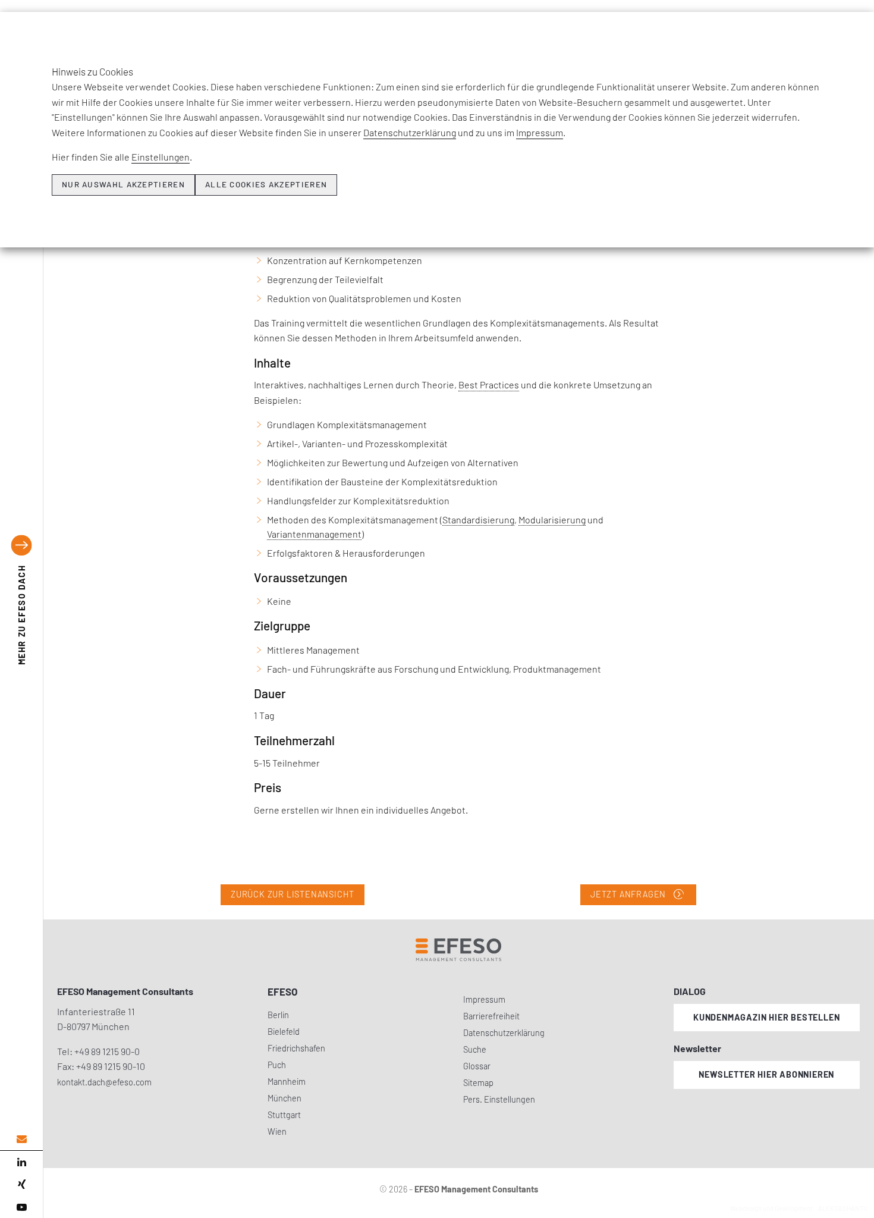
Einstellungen (160, 156)
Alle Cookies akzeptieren (266, 184)
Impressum (539, 132)
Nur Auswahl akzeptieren (123, 184)
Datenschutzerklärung (409, 132)
